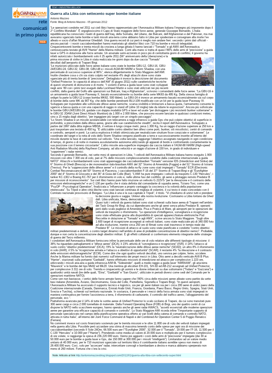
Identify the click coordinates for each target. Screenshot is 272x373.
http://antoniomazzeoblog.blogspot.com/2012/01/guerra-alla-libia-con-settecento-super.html (128, 355)
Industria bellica (70, 7)
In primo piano (31, 35)
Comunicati (35, 28)
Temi (54, 7)
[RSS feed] (43, 42)
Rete (43, 21)
